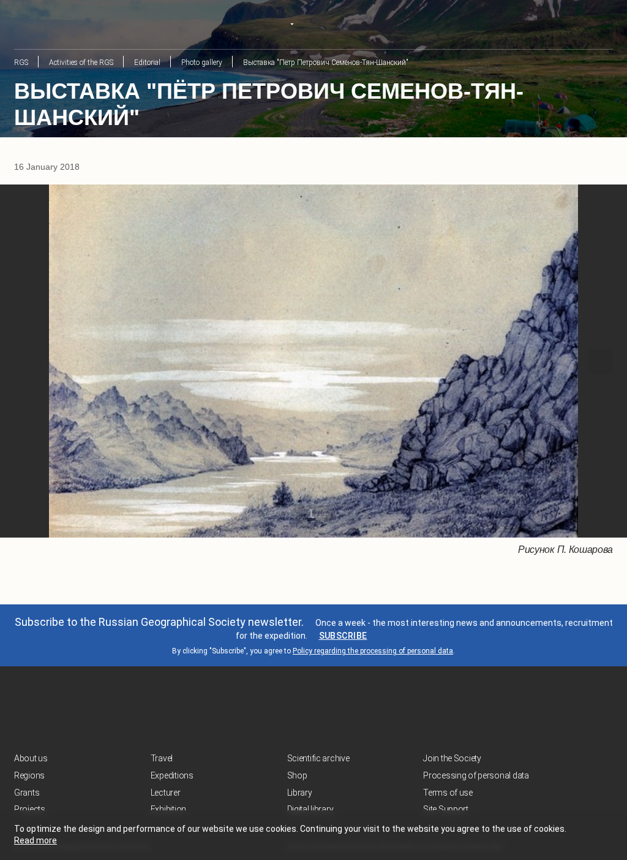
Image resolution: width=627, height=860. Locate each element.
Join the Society (452, 758)
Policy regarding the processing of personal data (373, 651)
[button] (26, 361)
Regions (29, 775)
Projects (29, 809)
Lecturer (166, 792)
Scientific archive (318, 758)
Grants (26, 792)
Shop (297, 775)
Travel (162, 758)
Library (299, 792)
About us (31, 758)
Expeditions (172, 775)
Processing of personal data (475, 775)
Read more (35, 840)
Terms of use (448, 792)
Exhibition (168, 809)
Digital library (310, 809)
